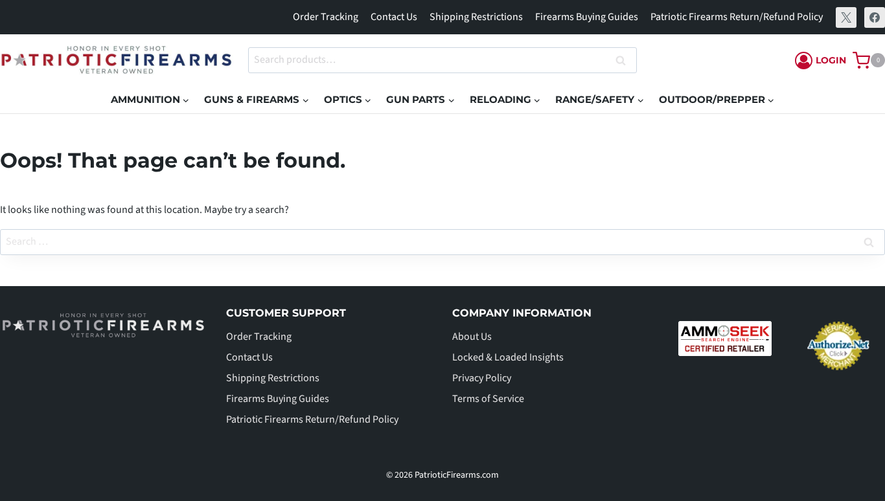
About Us (472, 336)
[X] (846, 17)
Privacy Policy (481, 378)
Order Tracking (325, 17)
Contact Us (394, 17)
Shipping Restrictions (476, 17)
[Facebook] (874, 17)
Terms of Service (488, 399)
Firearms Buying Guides (586, 17)
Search (624, 60)
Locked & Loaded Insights (508, 357)
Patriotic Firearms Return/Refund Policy (736, 17)
